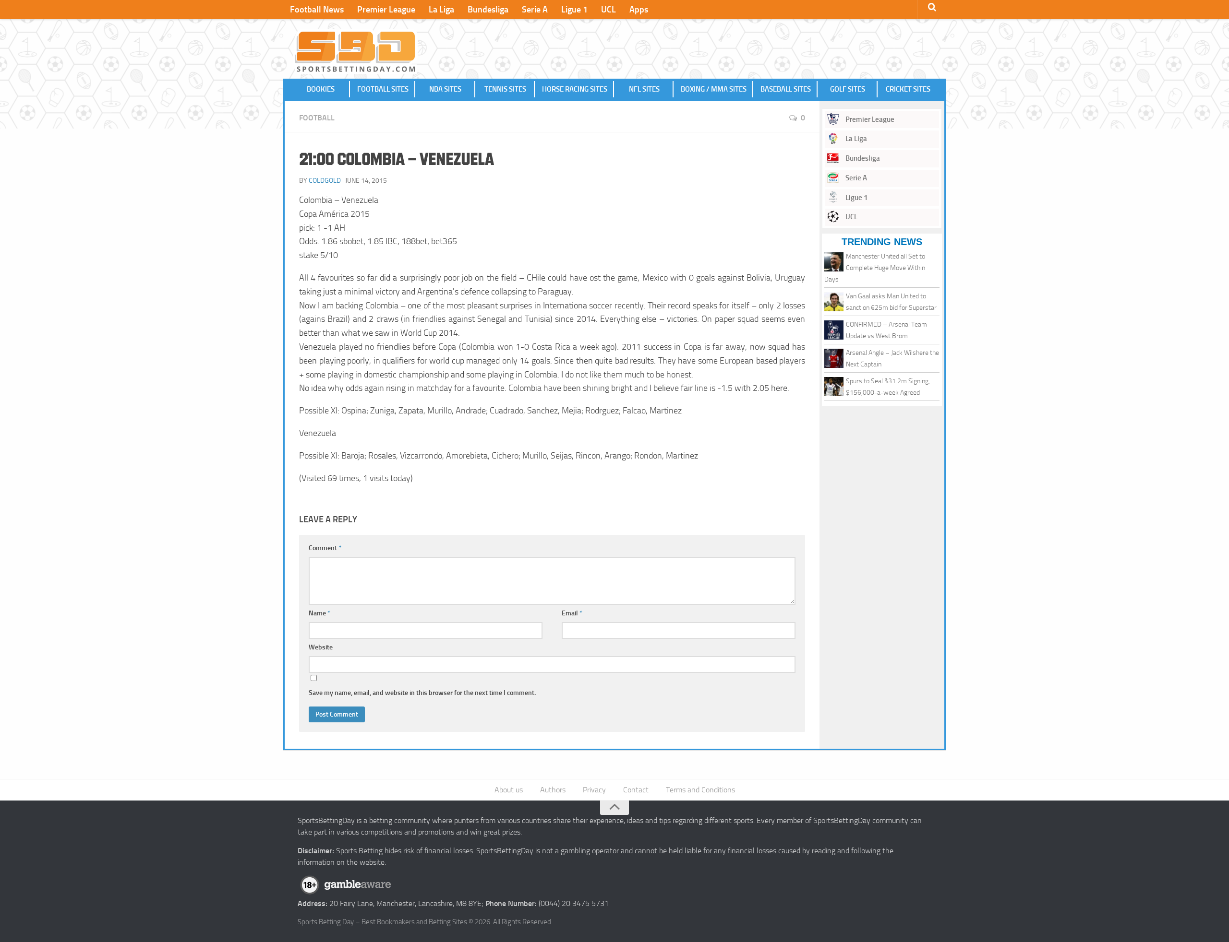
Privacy (594, 789)
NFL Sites (644, 89)
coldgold (325, 181)
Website (321, 647)
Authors (553, 789)
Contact (636, 789)
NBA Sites (445, 89)
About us (508, 789)
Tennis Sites (505, 89)
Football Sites (383, 89)
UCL (608, 9)
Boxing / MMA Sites (714, 89)
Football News (317, 9)
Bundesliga (488, 9)
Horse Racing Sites (574, 89)
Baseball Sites (785, 89)
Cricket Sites (908, 89)
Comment (325, 548)
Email (572, 613)
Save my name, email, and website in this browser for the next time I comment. (422, 693)
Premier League (386, 9)
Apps (638, 9)
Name (319, 613)
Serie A (535, 9)
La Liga (441, 9)
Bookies (321, 89)
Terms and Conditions (700, 789)
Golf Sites (847, 89)
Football (317, 117)
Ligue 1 (574, 9)
